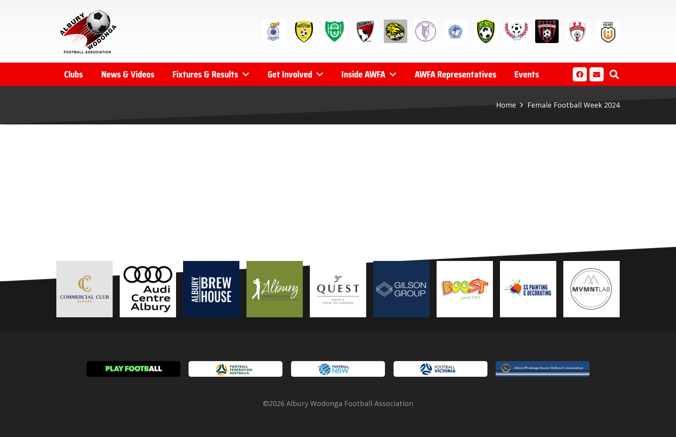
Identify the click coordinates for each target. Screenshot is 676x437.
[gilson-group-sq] (401, 289)
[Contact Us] (597, 74)
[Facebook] (580, 74)
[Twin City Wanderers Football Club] (516, 31)
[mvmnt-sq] (591, 289)
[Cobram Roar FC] (395, 31)
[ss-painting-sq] (528, 289)
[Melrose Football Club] (425, 31)
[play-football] (133, 369)
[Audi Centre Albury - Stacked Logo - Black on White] (148, 289)
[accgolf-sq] (274, 289)
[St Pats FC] (486, 31)
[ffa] (235, 369)
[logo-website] (90, 31)
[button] (614, 74)
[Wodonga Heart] (608, 31)
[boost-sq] (465, 289)
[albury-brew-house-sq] (211, 289)
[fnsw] (338, 369)
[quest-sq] (338, 289)
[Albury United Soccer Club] (334, 31)
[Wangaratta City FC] (547, 31)
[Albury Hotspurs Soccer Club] (304, 31)
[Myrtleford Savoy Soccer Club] (455, 31)
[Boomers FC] (365, 31)
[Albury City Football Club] (273, 31)
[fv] (440, 369)
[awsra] (543, 369)
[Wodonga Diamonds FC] (577, 31)
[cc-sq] (84, 289)
